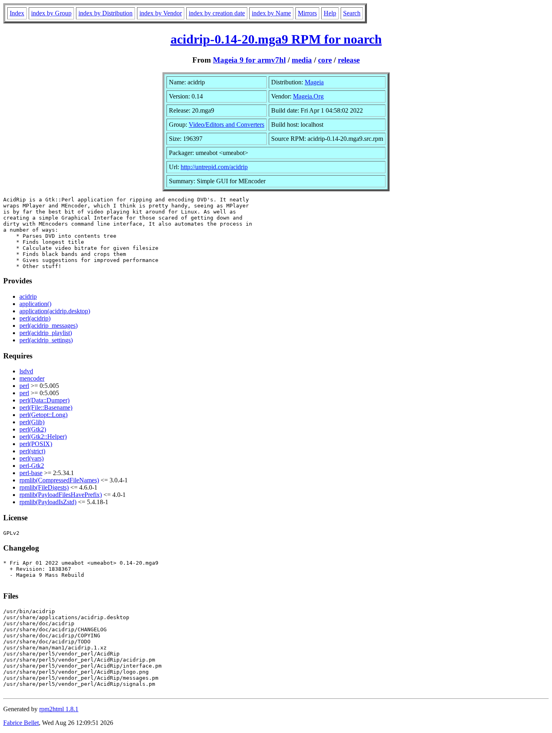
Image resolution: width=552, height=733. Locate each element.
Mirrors (307, 13)
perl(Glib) (31, 422)
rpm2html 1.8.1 (58, 709)
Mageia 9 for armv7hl (249, 60)
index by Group (51, 13)
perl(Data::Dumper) (44, 400)
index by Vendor (160, 13)
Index (17, 13)
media (302, 60)
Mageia (314, 82)
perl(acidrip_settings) (46, 340)
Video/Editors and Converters (226, 124)
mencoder (31, 378)
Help (330, 13)
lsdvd (26, 371)
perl (24, 385)
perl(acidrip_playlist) (45, 332)
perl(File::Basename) (45, 407)
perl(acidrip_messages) (48, 325)
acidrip (28, 296)
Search (351, 13)
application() (35, 303)
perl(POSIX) (35, 443)
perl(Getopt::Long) (43, 414)
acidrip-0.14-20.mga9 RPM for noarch (276, 39)
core (325, 60)
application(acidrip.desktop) (54, 311)
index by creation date (217, 13)
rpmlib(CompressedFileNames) (59, 480)
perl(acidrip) (35, 318)
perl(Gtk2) (32, 429)
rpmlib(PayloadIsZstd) (47, 501)
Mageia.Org (308, 96)
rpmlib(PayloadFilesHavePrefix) (60, 494)
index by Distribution (105, 13)
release (349, 60)
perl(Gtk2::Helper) (43, 436)
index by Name (271, 13)
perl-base (30, 472)
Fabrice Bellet (21, 722)
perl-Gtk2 (31, 465)
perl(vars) (31, 458)
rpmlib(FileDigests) (44, 487)
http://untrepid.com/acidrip (214, 166)
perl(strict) (32, 451)
